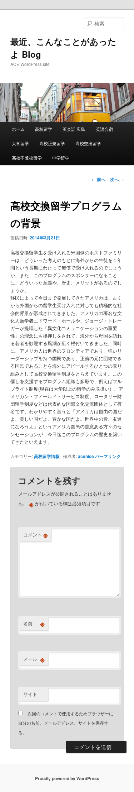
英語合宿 (104, 129)
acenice (86, 456)
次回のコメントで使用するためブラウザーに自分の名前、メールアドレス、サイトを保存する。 (65, 722)
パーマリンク (108, 456)
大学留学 (20, 143)
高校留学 (43, 129)
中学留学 (60, 157)
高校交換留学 (88, 143)
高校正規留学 (52, 143)
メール (34, 659)
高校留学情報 (47, 456)
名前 (34, 623)
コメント (35, 534)
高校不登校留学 (27, 157)
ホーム (18, 129)
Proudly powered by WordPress (67, 778)
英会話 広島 (74, 129)
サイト (30, 694)
